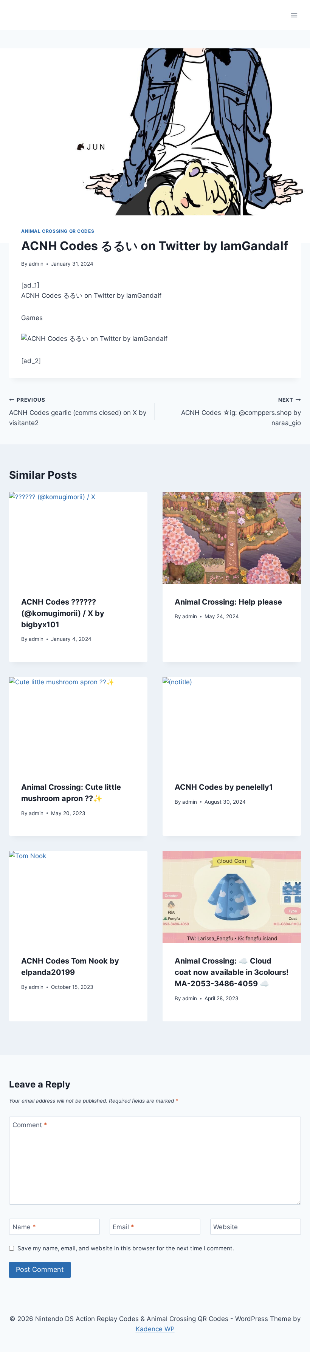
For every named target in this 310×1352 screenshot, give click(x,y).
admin (36, 264)
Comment (29, 1125)
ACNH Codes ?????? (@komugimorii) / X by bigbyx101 (62, 613)
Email (123, 1227)
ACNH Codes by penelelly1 (224, 787)
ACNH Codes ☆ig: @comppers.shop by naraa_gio (241, 412)
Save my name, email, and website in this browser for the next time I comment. (125, 1248)
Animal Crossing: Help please (228, 601)
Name (24, 1227)
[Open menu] (294, 15)
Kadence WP (155, 1329)
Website (225, 1227)
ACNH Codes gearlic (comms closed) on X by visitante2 (77, 412)
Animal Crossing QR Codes (57, 231)
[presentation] (78, 538)
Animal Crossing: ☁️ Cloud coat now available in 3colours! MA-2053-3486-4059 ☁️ (231, 972)
